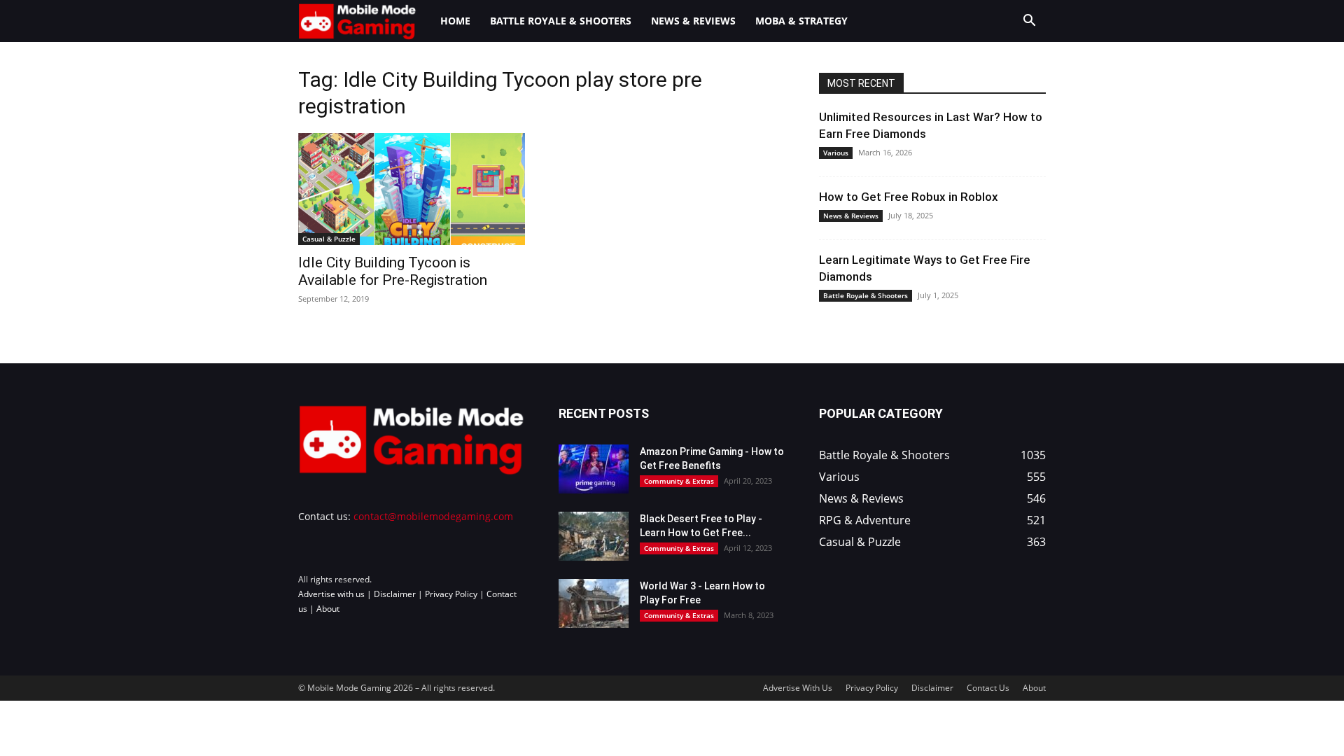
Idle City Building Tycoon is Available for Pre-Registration (392, 271)
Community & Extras (679, 481)
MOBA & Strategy (801, 20)
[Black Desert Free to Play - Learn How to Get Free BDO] (594, 536)
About (328, 609)
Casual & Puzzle (329, 239)
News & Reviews (693, 20)
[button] (1029, 22)
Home (455, 20)
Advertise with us (331, 594)
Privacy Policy (451, 594)
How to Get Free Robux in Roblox (908, 197)
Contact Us (988, 688)
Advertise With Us (797, 688)
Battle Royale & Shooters (560, 20)
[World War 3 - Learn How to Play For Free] (594, 603)
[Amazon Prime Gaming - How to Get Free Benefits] (594, 468)
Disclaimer (395, 594)
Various (835, 153)
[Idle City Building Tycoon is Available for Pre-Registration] (411, 189)
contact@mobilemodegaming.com (433, 516)
